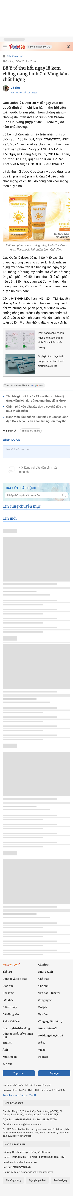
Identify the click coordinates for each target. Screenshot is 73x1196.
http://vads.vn (22, 1167)
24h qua (7, 1064)
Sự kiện (54, 1073)
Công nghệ (45, 1000)
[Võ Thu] (6, 88)
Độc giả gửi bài (37, 1180)
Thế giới (43, 986)
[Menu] (5, 46)
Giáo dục (8, 986)
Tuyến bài (18, 1073)
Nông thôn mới (47, 1028)
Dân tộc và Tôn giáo (15, 978)
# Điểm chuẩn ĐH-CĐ (39, 46)
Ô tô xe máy (10, 1007)
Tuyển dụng (60, 1180)
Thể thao (43, 978)
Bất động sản (11, 1014)
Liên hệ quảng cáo (15, 1143)
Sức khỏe (12, 56)
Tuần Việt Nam (12, 1021)
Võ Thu (15, 87)
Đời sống (8, 993)
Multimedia (10, 1056)
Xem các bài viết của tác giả (24, 92)
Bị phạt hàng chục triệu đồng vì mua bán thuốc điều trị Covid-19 (51, 361)
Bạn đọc (43, 1014)
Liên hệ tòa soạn (13, 1103)
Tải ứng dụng (13, 1180)
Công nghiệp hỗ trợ (50, 1021)
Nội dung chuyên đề (50, 1035)
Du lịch (42, 1007)
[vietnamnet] (17, 48)
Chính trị (43, 964)
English (7, 1042)
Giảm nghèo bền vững (16, 1028)
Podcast (43, 1056)
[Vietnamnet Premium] (11, 966)
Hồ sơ (41, 1042)
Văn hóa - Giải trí (49, 993)
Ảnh (5, 1049)
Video (42, 1049)
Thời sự (7, 971)
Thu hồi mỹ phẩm (31, 430)
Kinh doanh (45, 971)
